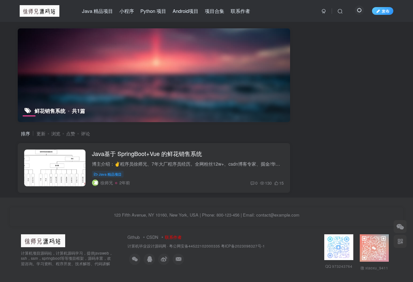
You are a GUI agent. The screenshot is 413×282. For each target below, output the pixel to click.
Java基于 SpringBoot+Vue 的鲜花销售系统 (147, 153)
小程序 (126, 10)
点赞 (70, 133)
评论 (85, 133)
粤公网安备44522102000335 (194, 245)
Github (133, 237)
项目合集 (214, 10)
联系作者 (240, 10)
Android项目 (185, 10)
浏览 (55, 133)
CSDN (152, 237)
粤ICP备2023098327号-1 (243, 245)
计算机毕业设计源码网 (146, 245)
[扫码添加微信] (400, 226)
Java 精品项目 (97, 10)
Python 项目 (153, 10)
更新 (40, 133)
